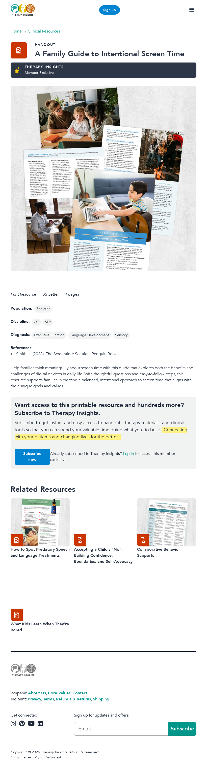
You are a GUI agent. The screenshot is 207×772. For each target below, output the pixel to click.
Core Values (59, 693)
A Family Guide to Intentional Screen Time (109, 54)
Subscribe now (32, 456)
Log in (128, 453)
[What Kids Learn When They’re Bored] (40, 597)
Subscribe (182, 728)
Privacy (34, 699)
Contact (79, 693)
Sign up (109, 10)
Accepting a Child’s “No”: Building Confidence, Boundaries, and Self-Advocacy (103, 555)
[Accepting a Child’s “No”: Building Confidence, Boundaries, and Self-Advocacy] (103, 522)
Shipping (101, 699)
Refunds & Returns (73, 699)
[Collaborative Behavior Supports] (166, 522)
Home (16, 31)
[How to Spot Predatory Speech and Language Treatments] (40, 522)
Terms (48, 699)
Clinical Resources (44, 31)
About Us (37, 693)
